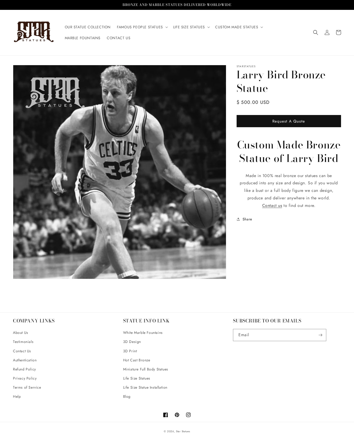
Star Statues (183, 431)
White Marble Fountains (143, 332)
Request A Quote (288, 121)
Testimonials (23, 341)
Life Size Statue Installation (145, 387)
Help (17, 396)
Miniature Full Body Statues (145, 369)
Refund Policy (24, 369)
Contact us (272, 205)
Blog (127, 396)
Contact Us (22, 351)
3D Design (132, 341)
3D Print (130, 351)
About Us (20, 332)
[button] (142, 27)
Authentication (25, 360)
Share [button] (247, 218)
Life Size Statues (136, 378)
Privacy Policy (25, 378)
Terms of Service (27, 387)
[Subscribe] (320, 335)
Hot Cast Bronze (136, 360)
